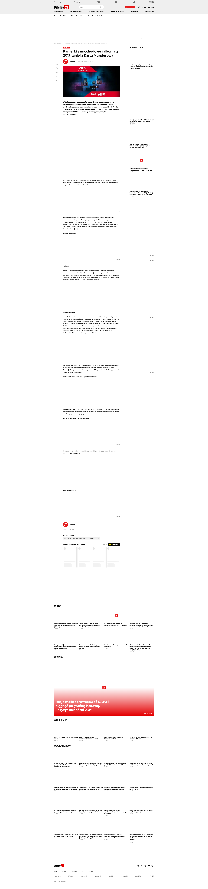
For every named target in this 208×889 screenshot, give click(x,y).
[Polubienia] (57, 64)
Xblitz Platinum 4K (69, 312)
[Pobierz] (57, 76)
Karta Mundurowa (69, 409)
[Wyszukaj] (100, 7)
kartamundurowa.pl (69, 490)
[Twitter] (141, 865)
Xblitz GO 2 (66, 266)
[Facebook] (138, 865)
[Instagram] (152, 865)
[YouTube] (148, 865)
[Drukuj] (57, 72)
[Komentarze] (57, 68)
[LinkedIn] (145, 865)
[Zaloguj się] (139, 7)
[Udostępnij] (57, 80)
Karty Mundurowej (80, 109)
